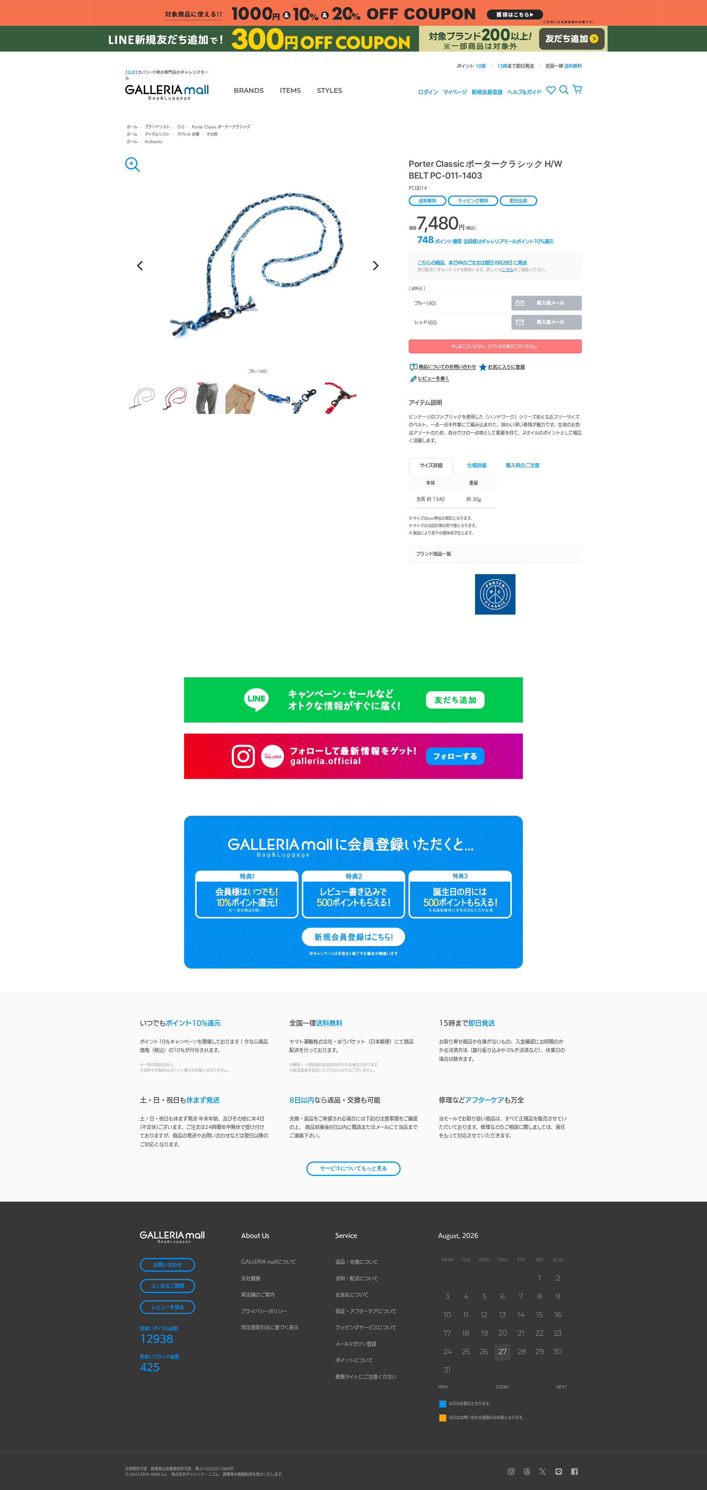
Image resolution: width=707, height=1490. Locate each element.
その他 (212, 134)
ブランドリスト (157, 127)
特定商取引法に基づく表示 (270, 1327)
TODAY (502, 1387)
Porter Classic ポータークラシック (221, 127)
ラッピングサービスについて (366, 1327)
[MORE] (132, 164)
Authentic (153, 141)
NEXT (561, 1387)
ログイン (428, 91)
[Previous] (141, 265)
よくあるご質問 (167, 1285)
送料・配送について (356, 1278)
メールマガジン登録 (355, 1344)
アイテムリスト (157, 134)
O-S (180, 127)
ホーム (132, 127)
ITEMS (290, 91)
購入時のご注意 (522, 465)
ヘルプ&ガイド (524, 91)
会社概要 (250, 1278)
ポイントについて (354, 1360)
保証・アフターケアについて (366, 1311)
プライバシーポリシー (264, 1311)
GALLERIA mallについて (268, 1261)
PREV (443, 1387)
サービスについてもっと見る (353, 1168)
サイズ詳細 (431, 465)
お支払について (352, 1294)
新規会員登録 (487, 91)
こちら (508, 269)
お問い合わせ (167, 1264)
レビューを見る (167, 1307)
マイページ (455, 91)
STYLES (329, 91)
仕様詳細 (476, 465)
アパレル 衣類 (188, 134)
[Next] (375, 265)
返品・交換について (356, 1261)
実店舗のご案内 (258, 1294)
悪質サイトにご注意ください (366, 1376)
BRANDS (249, 91)
